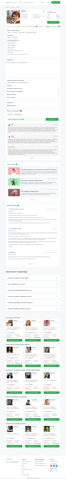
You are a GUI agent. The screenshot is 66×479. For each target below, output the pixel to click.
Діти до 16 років (14, 37)
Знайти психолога (56, 2)
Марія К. (34, 320)
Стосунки (9, 32)
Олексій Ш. (34, 399)
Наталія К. (34, 426)
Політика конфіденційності (40, 463)
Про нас (23, 467)
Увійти (48, 2)
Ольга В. (52, 320)
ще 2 (26, 330)
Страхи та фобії (21, 32)
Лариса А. (52, 373)
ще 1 (7, 409)
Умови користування (39, 461)
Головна (7, 7)
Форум (23, 465)
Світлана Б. (34, 373)
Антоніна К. (16, 399)
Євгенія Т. (52, 426)
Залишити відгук (52, 119)
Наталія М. (16, 347)
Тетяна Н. (52, 347)
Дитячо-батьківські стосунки (31, 32)
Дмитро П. (53, 399)
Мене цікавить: (49, 11)
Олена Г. (34, 347)
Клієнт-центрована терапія (12, 82)
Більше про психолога (14, 340)
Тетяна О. (15, 426)
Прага (18, 7)
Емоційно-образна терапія (23, 82)
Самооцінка (15, 32)
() (10, 114)
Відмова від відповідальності (41, 465)
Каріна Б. (15, 320)
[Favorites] (40, 2)
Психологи (13, 7)
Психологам (24, 463)
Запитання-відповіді (26, 474)
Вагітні (9, 37)
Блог (23, 471)
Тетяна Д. (15, 373)
